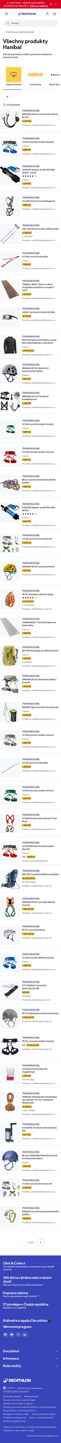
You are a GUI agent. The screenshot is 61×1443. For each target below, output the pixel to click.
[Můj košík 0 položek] (54, 13)
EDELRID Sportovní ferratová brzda (40, 707)
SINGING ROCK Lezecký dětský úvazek (39, 903)
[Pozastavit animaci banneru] (51, 4)
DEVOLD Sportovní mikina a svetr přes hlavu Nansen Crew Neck (39, 341)
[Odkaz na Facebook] (5, 1334)
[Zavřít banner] (55, 4)
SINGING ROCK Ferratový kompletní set (35, 398)
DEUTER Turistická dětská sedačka (40, 874)
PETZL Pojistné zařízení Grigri (37, 594)
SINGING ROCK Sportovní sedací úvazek (39, 681)
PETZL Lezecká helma (33, 930)
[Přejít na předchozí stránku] (20, 1242)
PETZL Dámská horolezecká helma (40, 1013)
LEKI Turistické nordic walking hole (40, 229)
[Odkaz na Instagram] (18, 1334)
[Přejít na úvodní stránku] (27, 13)
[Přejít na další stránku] (40, 1242)
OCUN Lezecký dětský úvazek (38, 957)
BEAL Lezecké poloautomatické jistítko (39, 481)
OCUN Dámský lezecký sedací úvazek (38, 847)
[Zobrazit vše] (4, 32)
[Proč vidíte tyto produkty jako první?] (4, 104)
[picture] (10, 119)
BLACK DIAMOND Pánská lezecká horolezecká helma (40, 1157)
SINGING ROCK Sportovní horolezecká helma (35, 369)
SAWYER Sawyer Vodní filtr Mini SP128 (38, 509)
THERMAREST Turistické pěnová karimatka (39, 624)
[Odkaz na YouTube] (11, 1334)
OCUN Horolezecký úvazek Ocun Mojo (39, 819)
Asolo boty (35, 84)
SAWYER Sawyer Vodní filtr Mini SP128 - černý (38, 171)
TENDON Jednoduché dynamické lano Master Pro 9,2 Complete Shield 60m (39, 1100)
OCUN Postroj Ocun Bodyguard (38, 201)
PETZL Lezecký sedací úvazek (38, 1041)
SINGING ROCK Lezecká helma (38, 566)
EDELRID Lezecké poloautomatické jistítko (40, 1213)
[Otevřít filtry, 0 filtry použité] (7, 96)
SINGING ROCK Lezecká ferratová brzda (40, 115)
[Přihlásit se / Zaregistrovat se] (47, 13)
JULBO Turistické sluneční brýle (38, 312)
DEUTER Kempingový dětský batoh (40, 650)
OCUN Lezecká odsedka (35, 256)
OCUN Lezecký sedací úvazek (38, 142)
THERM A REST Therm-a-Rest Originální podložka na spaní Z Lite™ (38, 287)
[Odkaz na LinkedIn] (25, 1334)
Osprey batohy (13, 84)
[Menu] (6, 13)
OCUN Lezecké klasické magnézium (35, 1070)
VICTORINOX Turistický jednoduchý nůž (34, 987)
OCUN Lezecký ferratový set (37, 538)
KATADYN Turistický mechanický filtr (39, 1129)
